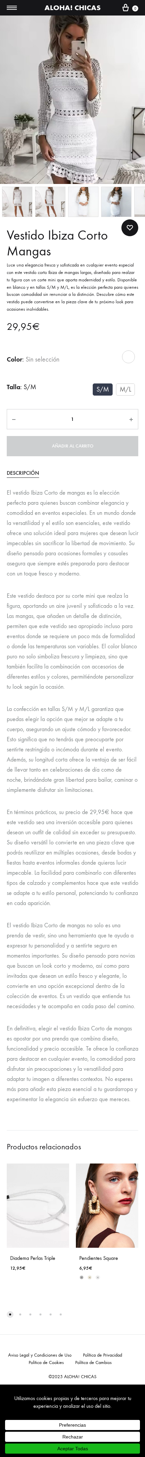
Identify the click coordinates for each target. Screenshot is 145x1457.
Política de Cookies (46, 1362)
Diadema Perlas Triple (32, 1258)
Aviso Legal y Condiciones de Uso (39, 1355)
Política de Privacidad (102, 1355)
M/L (125, 389)
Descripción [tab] (23, 473)
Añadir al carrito (72, 446)
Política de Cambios (93, 1362)
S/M (102, 389)
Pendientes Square (98, 1258)
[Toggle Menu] (12, 8)
